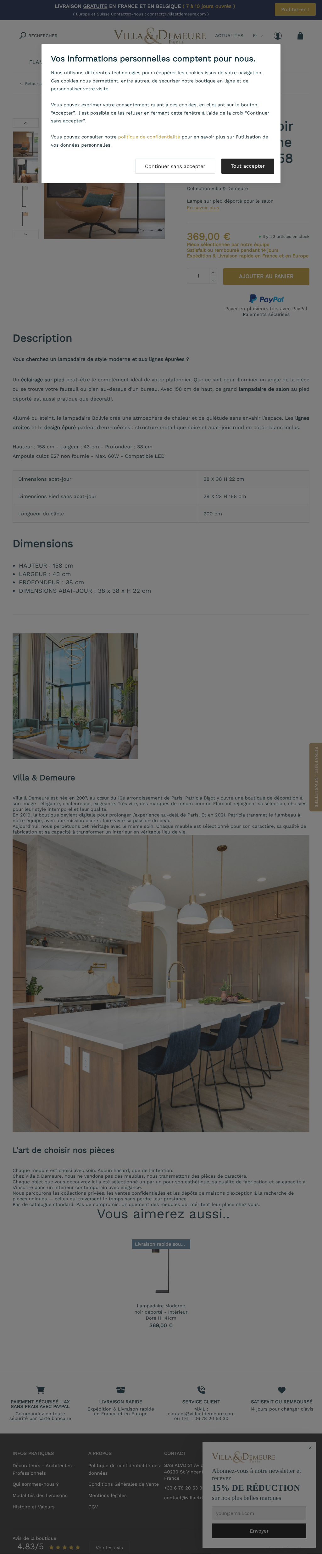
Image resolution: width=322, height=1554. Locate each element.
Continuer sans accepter (175, 166)
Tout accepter (248, 166)
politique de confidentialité (149, 137)
